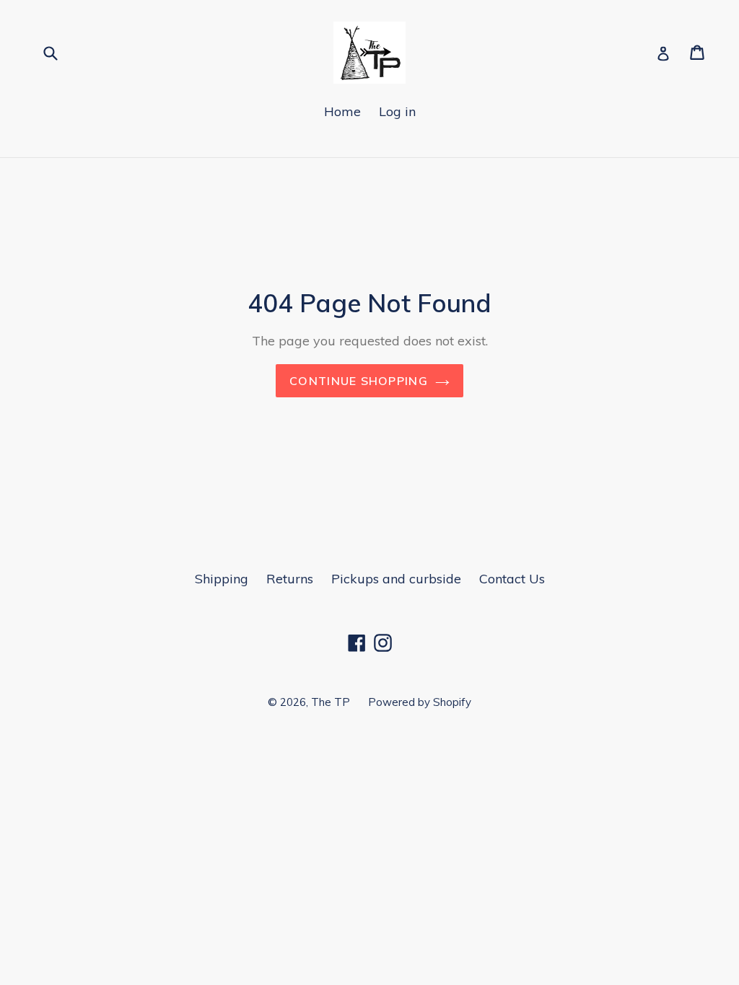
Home (342, 111)
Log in (397, 111)
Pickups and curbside (396, 578)
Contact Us (512, 578)
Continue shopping (358, 381)
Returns (289, 578)
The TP (330, 702)
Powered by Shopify (419, 702)
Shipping (221, 578)
